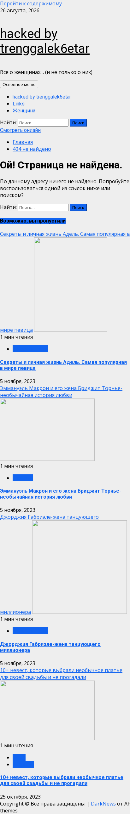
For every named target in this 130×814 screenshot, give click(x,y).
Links (19, 104)
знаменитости (30, 348)
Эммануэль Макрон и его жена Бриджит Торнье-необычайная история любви (61, 392)
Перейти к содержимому (31, 3)
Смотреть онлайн (20, 130)
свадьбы (23, 764)
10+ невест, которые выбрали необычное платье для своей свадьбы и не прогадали (61, 674)
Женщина (24, 111)
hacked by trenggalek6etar (45, 41)
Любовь (23, 477)
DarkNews (103, 803)
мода (19, 757)
